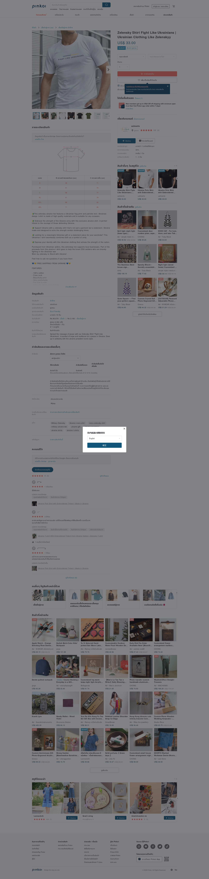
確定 (104, 445)
